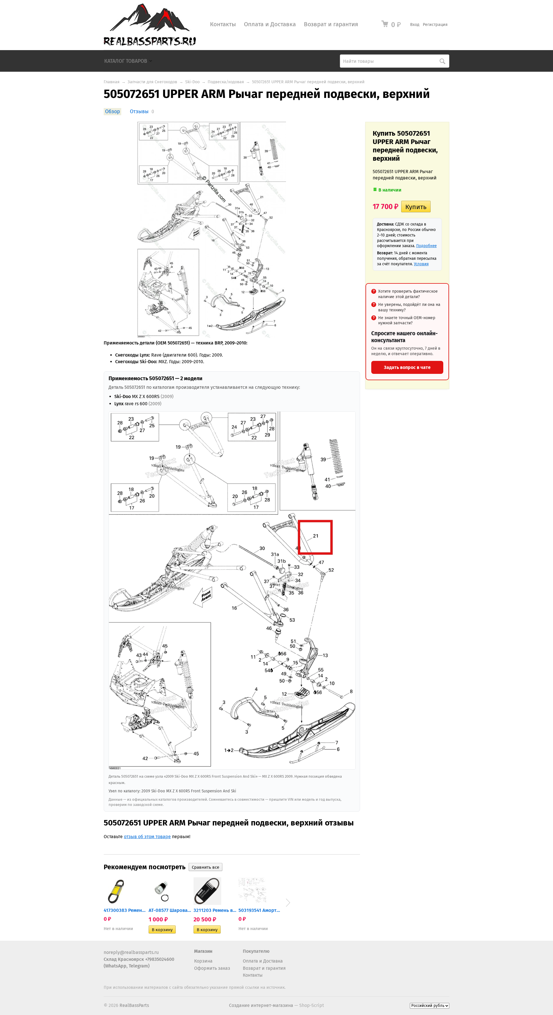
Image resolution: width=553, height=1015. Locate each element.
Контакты (223, 24)
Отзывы (139, 112)
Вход (414, 24)
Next (288, 903)
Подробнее (426, 245)
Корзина (203, 961)
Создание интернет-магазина (261, 1005)
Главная (112, 81)
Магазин (203, 951)
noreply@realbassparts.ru (131, 952)
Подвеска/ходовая (226, 81)
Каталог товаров (125, 61)
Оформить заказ (212, 968)
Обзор (112, 112)
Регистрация (435, 24)
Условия (421, 264)
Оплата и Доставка (270, 24)
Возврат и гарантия (331, 24)
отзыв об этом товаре (147, 836)
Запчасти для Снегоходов (152, 81)
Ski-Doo (192, 81)
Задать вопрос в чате (407, 367)
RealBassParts (134, 1005)
